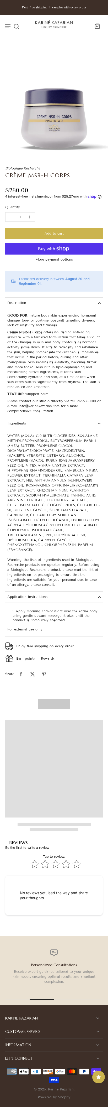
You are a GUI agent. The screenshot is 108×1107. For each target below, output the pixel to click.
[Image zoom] (54, 102)
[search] (16, 26)
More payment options (54, 260)
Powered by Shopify (54, 1097)
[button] (54, 233)
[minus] (11, 217)
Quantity (12, 207)
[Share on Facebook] (21, 674)
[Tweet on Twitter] (32, 674)
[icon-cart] (97, 26)
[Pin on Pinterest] (44, 674)
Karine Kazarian (61, 1089)
